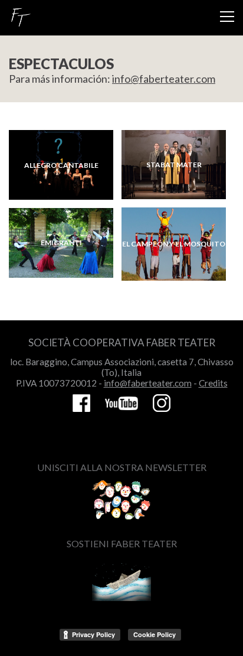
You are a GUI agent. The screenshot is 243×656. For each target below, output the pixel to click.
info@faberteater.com (163, 78)
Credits (213, 383)
